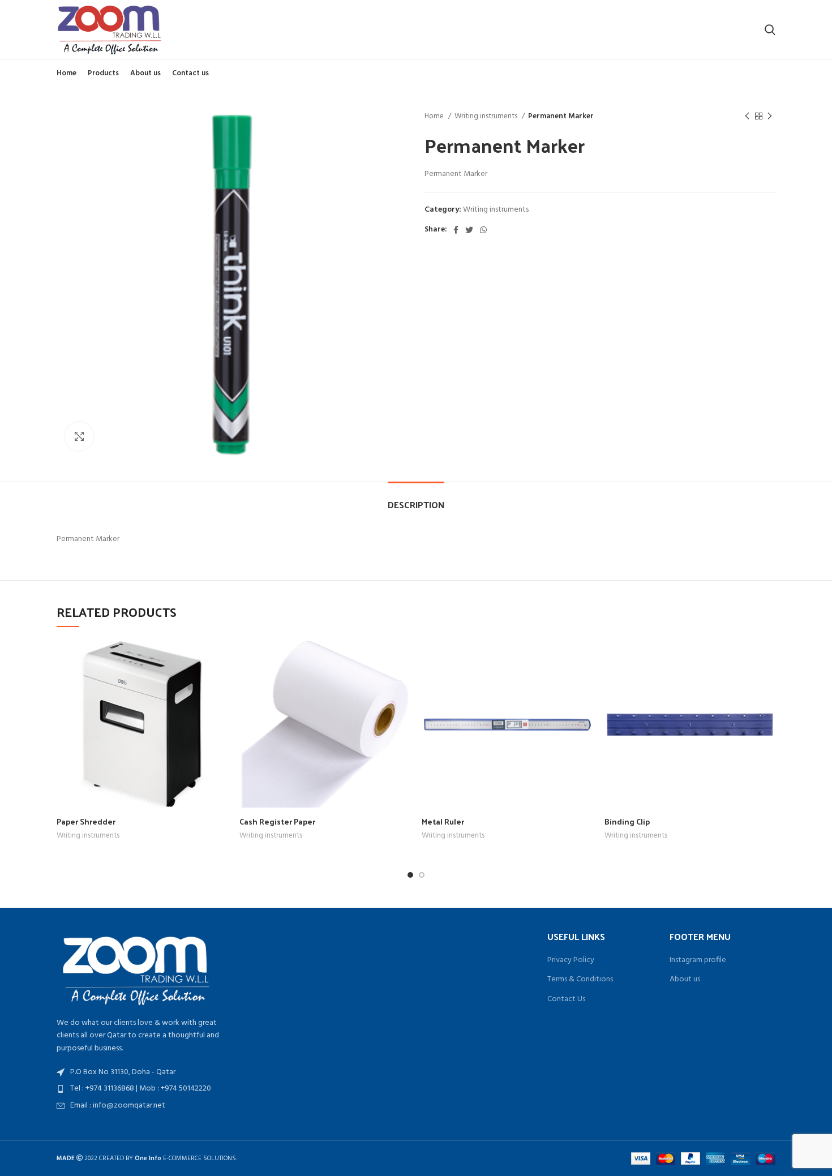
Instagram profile (698, 960)
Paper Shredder (86, 821)
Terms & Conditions (580, 979)
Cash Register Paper (277, 821)
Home (434, 116)
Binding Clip (627, 821)
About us (685, 979)
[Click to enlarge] (79, 436)
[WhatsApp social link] (483, 229)
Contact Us (566, 999)
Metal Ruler (443, 821)
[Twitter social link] (469, 229)
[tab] (416, 499)
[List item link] (140, 1089)
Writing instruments (486, 116)
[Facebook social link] (456, 229)
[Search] (770, 29)
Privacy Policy (570, 960)
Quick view (219, 657)
